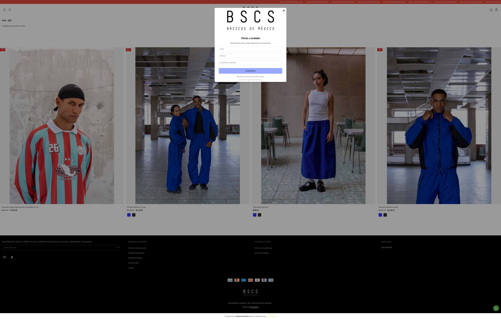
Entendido (272, 316)
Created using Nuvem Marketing (250, 80)
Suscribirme (250, 70)
